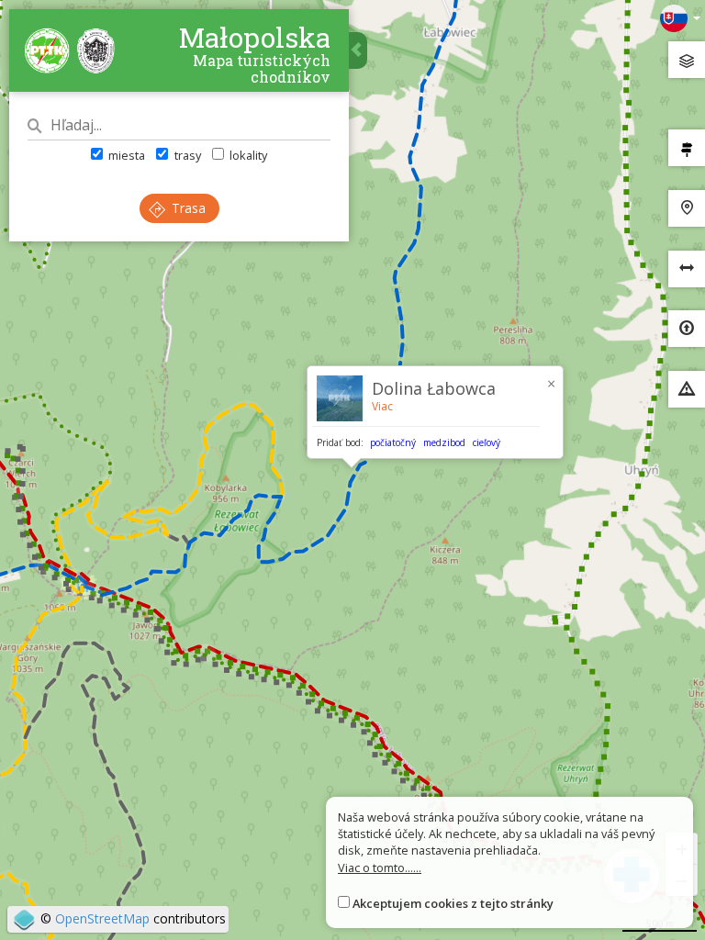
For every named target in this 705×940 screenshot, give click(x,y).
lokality (247, 155)
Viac (382, 406)
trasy (186, 155)
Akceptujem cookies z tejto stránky (453, 903)
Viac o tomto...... (379, 867)
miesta (125, 155)
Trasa (187, 208)
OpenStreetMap (102, 918)
